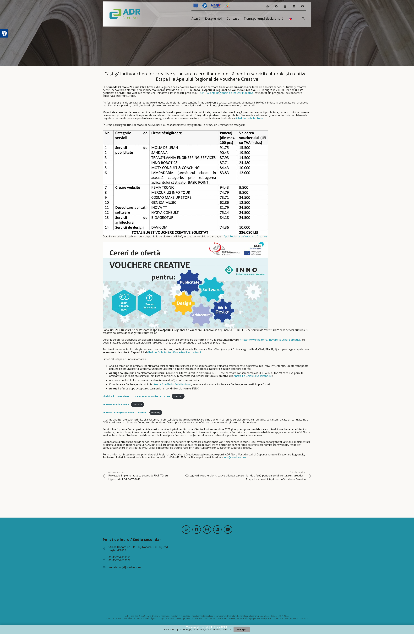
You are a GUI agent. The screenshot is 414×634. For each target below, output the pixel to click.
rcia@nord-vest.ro (235, 457)
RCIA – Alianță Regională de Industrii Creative (226, 93)
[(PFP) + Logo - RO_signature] (125, 13)
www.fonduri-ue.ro (207, 620)
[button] (4, 33)
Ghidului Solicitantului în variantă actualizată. (174, 352)
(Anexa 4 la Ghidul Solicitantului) (172, 384)
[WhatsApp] (267, 6)
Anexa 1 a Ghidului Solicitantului (253, 376)
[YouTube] (302, 6)
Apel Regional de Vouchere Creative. (245, 236)
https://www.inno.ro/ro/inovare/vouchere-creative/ (270, 339)
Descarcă (178, 396)
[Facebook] (276, 6)
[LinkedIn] (293, 6)
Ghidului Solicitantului (249, 118)
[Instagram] (285, 6)
